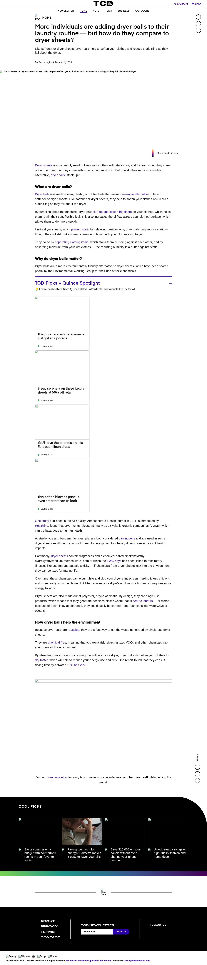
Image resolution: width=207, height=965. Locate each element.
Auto (96, 11)
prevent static (80, 229)
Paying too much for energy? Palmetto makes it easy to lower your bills (84, 853)
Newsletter (66, 11)
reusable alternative (135, 194)
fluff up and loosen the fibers (112, 211)
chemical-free (57, 642)
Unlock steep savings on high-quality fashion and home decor (170, 853)
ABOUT (47, 921)
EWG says (114, 561)
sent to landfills (143, 601)
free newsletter (57, 777)
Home (83, 11)
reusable (73, 629)
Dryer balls (42, 194)
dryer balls (58, 175)
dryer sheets (59, 556)
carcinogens (127, 538)
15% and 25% (76, 665)
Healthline (41, 525)
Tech (108, 11)
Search (181, 3)
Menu (196, 3)
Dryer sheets (43, 165)
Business (123, 11)
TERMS (47, 932)
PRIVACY (49, 926)
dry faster (41, 660)
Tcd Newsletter (97, 925)
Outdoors (142, 11)
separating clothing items (71, 242)
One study (42, 520)
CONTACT (50, 937)
